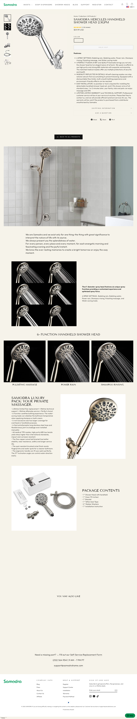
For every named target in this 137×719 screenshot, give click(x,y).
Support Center (68, 687)
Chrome (78, 40)
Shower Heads (62, 5)
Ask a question (103, 113)
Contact (108, 5)
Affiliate (39, 696)
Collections (82, 16)
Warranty (66, 693)
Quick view (19, 630)
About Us (40, 690)
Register (97, 5)
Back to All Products (69, 137)
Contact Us (40, 693)
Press (38, 687)
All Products (91, 16)
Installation (66, 690)
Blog (75, 5)
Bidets (27, 5)
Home (76, 16)
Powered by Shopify (68, 709)
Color (77, 37)
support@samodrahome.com (68, 665)
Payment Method (68, 696)
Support (85, 5)
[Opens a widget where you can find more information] (130, 715)
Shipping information (103, 108)
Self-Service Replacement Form (86, 654)
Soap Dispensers (43, 5)
